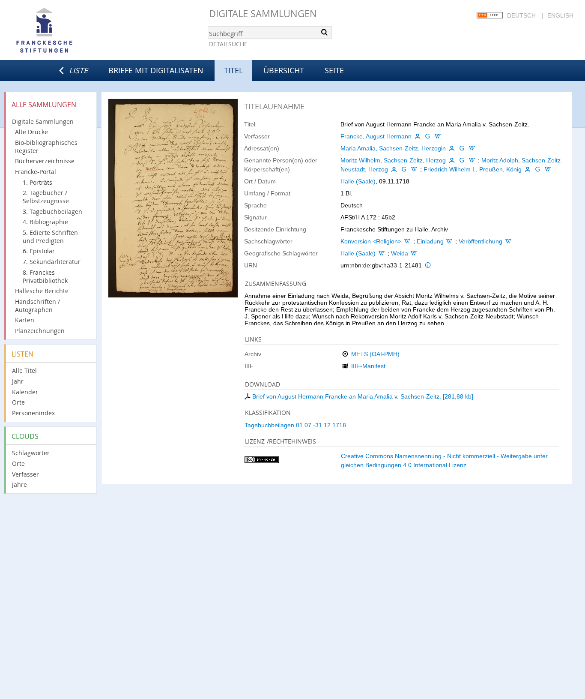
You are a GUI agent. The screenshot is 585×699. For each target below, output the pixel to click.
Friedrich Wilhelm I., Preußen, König (473, 169)
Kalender (25, 392)
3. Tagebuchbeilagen (52, 211)
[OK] (324, 32)
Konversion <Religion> (370, 241)
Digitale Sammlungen (263, 13)
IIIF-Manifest (368, 366)
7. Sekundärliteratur (52, 262)
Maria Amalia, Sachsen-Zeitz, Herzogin (393, 148)
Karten (24, 320)
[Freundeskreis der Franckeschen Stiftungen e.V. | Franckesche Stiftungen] (68, 30)
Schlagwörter (31, 453)
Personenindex (33, 413)
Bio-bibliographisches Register (46, 146)
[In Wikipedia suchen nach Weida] (414, 253)
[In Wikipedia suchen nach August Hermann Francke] (437, 136)
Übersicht (283, 70)
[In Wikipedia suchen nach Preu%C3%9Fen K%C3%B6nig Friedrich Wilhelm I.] (547, 169)
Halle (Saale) (358, 181)
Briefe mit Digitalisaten (155, 70)
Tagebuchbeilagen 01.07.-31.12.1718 (295, 425)
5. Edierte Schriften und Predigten (50, 236)
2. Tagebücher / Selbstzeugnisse (46, 197)
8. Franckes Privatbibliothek (45, 276)
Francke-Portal (35, 172)
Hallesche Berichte (42, 291)
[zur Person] (417, 136)
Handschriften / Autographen (37, 305)
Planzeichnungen (40, 331)
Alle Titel (24, 370)
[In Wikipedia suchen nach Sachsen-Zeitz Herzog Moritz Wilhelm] (472, 160)
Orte (18, 402)
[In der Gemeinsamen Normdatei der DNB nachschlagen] (428, 136)
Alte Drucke (31, 132)
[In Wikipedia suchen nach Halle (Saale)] (381, 253)
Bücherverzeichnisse (45, 161)
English (560, 15)
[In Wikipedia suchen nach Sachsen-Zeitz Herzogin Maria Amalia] (472, 148)
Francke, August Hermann (376, 136)
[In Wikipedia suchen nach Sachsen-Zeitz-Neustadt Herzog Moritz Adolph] (414, 169)
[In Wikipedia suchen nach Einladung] (449, 241)
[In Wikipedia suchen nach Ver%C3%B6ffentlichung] (508, 241)
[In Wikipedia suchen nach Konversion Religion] (407, 241)
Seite (334, 70)
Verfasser (25, 474)
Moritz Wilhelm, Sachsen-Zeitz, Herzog (393, 160)
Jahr (18, 381)
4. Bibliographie (45, 222)
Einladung (430, 241)
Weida (399, 253)
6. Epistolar (39, 251)
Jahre (19, 484)
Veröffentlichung (480, 241)
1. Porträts (37, 182)
